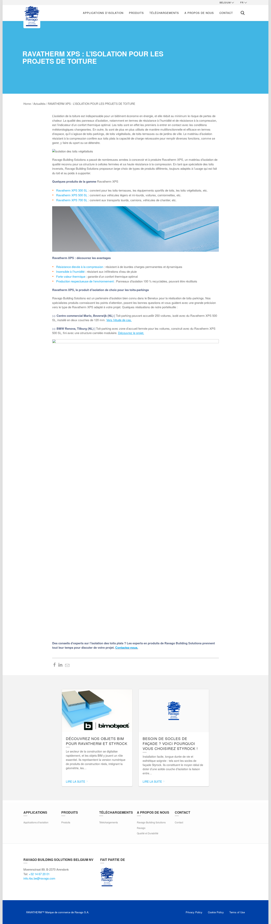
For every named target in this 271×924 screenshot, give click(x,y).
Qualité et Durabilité (147, 833)
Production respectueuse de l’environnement (85, 281)
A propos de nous (199, 13)
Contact (226, 13)
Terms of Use (237, 912)
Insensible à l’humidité (70, 271)
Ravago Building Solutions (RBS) (107, 876)
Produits (136, 13)
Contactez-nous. (126, 647)
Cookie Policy (216, 912)
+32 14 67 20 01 (39, 874)
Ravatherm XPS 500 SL (71, 195)
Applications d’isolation (103, 13)
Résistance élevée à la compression (79, 267)
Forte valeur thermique (70, 276)
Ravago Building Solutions (151, 822)
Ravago (141, 828)
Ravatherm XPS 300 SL (71, 190)
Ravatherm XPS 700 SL (71, 200)
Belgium (225, 2)
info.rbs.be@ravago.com (39, 878)
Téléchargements (164, 13)
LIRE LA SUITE (76, 781)
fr (242, 2)
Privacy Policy (194, 912)
